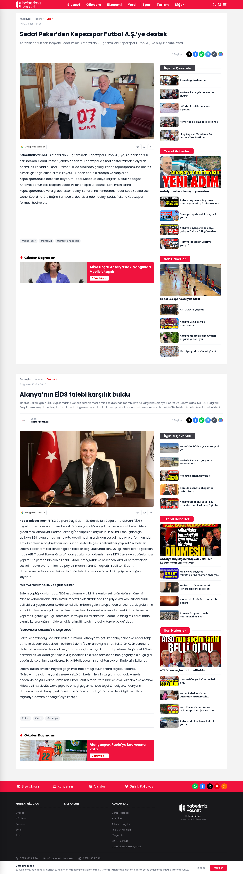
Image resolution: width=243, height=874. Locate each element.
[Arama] (220, 5)
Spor (146, 4)
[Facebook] (202, 786)
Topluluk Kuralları (121, 829)
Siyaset (73, 4)
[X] (210, 786)
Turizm (163, 4)
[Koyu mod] (214, 5)
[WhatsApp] (195, 786)
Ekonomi (114, 4)
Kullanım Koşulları (121, 824)
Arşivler (99, 786)
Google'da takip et (34, 146)
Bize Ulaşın (30, 786)
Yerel (132, 4)
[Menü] (225, 4)
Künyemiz (65, 786)
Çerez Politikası (120, 812)
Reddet (201, 867)
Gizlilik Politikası (141, 786)
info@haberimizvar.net (60, 858)
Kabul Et (218, 867)
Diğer (179, 4)
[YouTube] (217, 786)
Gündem (93, 4)
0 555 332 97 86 (29, 858)
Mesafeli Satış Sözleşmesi (126, 846)
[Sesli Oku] (138, 146)
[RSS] (224, 786)
